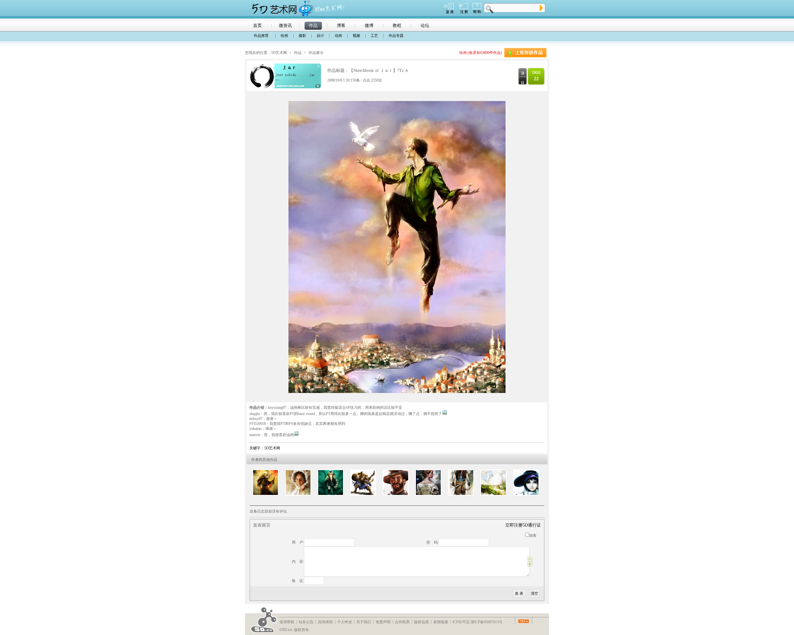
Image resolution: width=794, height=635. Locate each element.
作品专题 (396, 35)
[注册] (463, 12)
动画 (338, 35)
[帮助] (477, 12)
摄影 (302, 35)
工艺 (374, 35)
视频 (356, 35)
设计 (320, 35)
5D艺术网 (279, 53)
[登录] (449, 12)
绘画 (284, 35)
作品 (297, 53)
